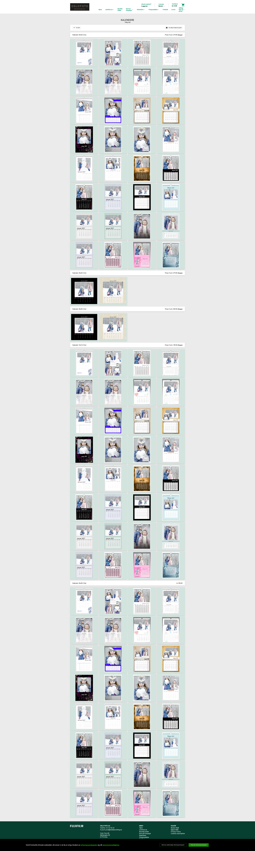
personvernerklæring (111, 845)
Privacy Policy (176, 832)
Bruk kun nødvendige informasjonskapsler (173, 845)
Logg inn (144, 6)
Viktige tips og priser (182, 9)
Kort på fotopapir (129, 9)
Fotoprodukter (154, 9)
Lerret (173, 9)
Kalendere (141, 9)
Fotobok (165, 9)
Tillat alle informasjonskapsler (199, 845)
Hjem (100, 9)
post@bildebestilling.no (113, 830)
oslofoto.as (109, 9)
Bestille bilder (120, 9)
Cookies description (178, 833)
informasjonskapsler (89, 845)
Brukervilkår (175, 828)
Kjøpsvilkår (174, 830)
